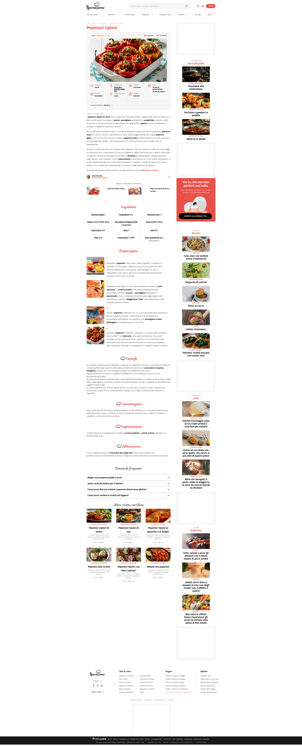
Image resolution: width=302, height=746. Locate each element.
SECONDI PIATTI (102, 23)
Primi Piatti (123, 679)
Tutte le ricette (92, 15)
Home (88, 23)
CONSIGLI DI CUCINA (196, 418)
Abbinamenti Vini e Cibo (210, 679)
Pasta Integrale (124, 689)
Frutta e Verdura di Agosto (175, 686)
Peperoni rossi (153, 214)
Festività (111, 15)
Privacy (113, 742)
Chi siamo (99, 742)
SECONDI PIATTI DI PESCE (158, 524)
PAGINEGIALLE (124, 739)
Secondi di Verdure (147, 679)
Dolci (142, 692)
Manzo (90, 222)
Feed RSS (170, 700)
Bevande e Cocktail (147, 689)
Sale (152, 230)
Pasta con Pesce (125, 682)
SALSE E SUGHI (196, 303)
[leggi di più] (169, 177)
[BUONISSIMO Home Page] (96, 6)
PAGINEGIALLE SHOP (137, 739)
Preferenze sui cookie (133, 742)
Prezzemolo (123, 238)
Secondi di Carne (146, 686)
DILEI (174, 739)
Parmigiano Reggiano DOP (126, 222)
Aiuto (142, 742)
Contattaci (148, 700)
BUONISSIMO (197, 739)
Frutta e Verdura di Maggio (175, 676)
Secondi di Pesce (146, 682)
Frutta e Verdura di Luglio (175, 682)
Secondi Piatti (145, 676)
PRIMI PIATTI (196, 253)
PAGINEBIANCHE (156, 739)
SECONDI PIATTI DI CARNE (116, 23)
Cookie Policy (121, 742)
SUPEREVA (206, 739)
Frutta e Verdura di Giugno (175, 679)
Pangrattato (124, 214)
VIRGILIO (116, 739)
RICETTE (94, 23)
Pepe (96, 238)
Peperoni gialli (97, 214)
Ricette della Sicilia (208, 686)
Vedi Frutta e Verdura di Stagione (178, 692)
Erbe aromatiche (152, 238)
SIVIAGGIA (179, 739)
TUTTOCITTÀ (167, 739)
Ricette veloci (130, 15)
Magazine (145, 15)
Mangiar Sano (206, 676)
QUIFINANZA (188, 739)
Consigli (198, 15)
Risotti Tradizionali (126, 692)
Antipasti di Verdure (126, 676)
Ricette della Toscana (209, 692)
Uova (125, 230)
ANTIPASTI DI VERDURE (196, 279)
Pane (148, 222)
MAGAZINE (196, 579)
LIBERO (109, 739)
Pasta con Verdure (126, 686)
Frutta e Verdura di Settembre (177, 689)
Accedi (210, 6)
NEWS (196, 550)
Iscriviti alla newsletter (195, 216)
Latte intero (96, 230)
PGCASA (147, 739)
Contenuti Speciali (135, 700)
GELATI (196, 326)
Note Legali (106, 742)
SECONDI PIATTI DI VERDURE (99, 524)
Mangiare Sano (166, 15)
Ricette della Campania (209, 682)
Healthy (181, 15)
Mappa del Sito (160, 700)
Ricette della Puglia (208, 689)
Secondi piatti (196, 62)
